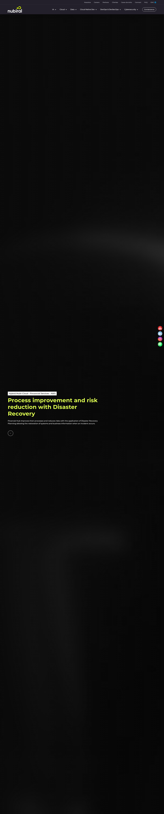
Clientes (115, 2)
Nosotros (87, 2)
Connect (138, 2)
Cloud (62, 9)
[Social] (160, 328)
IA (53, 9)
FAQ (145, 2)
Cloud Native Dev (87, 9)
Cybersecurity (130, 9)
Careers (97, 2)
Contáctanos (149, 9)
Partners (106, 2)
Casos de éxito (126, 2)
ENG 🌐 (153, 2)
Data (72, 9)
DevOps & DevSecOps (109, 9)
